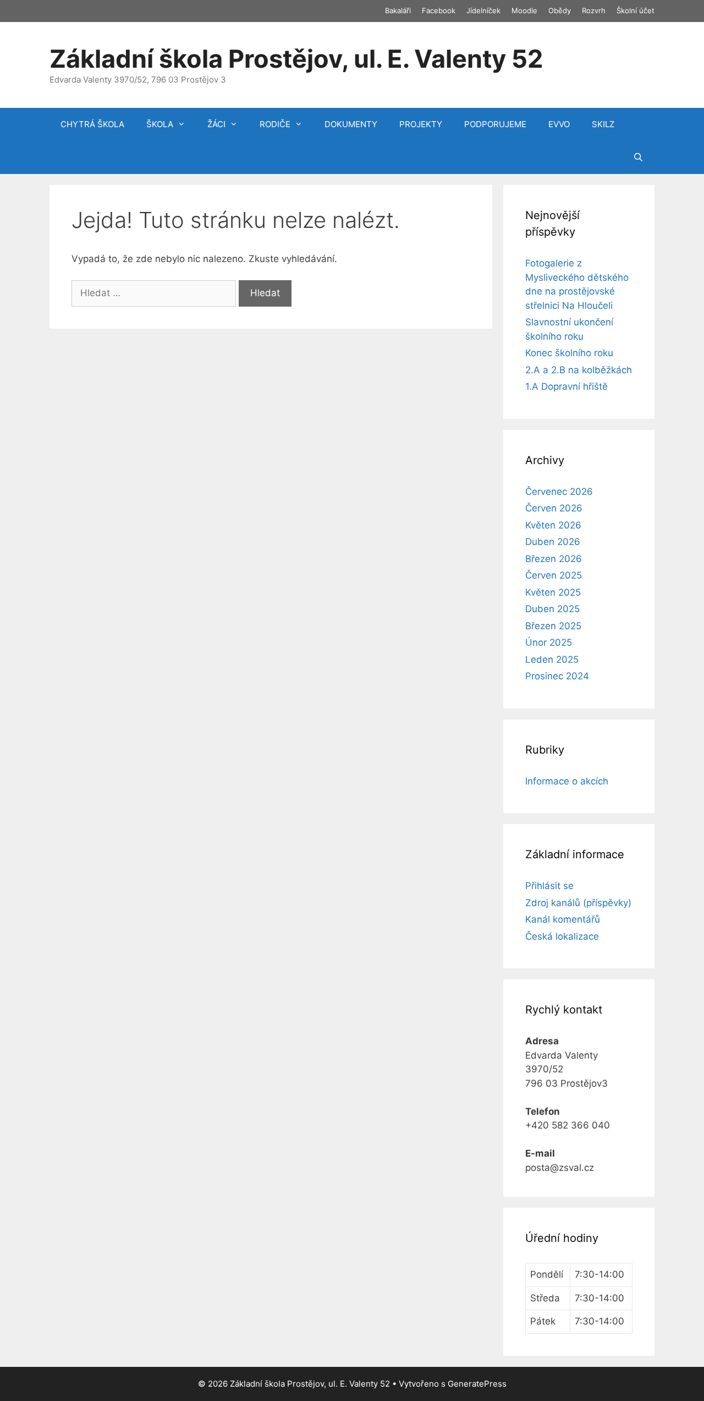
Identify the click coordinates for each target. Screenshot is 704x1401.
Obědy (559, 10)
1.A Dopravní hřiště (566, 386)
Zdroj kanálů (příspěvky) (578, 902)
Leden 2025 (552, 659)
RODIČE (275, 124)
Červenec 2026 (559, 491)
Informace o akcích (566, 781)
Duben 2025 (552, 608)
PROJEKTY (420, 124)
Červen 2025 (553, 575)
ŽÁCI (216, 124)
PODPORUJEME (495, 124)
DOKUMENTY (350, 124)
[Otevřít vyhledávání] (638, 157)
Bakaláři (398, 10)
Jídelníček (483, 10)
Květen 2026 (553, 525)
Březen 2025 (553, 625)
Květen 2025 (553, 592)
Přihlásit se (549, 885)
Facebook (438, 10)
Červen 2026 (553, 508)
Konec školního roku (569, 352)
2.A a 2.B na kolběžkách (578, 369)
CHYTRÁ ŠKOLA (92, 124)
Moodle (524, 10)
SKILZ (603, 124)
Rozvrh (594, 10)
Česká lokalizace (562, 936)
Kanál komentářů (562, 919)
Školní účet (635, 10)
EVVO (559, 124)
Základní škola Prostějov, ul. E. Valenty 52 (296, 58)
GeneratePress (477, 1383)
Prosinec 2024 (557, 676)
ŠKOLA (159, 124)
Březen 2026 (553, 558)
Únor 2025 (548, 642)
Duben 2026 (552, 541)
